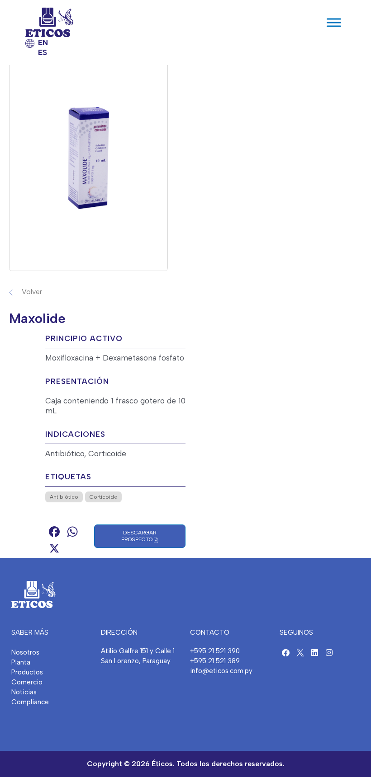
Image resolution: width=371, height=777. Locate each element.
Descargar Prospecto (139, 536)
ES (42, 52)
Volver (32, 291)
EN (43, 42)
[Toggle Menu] (334, 22)
